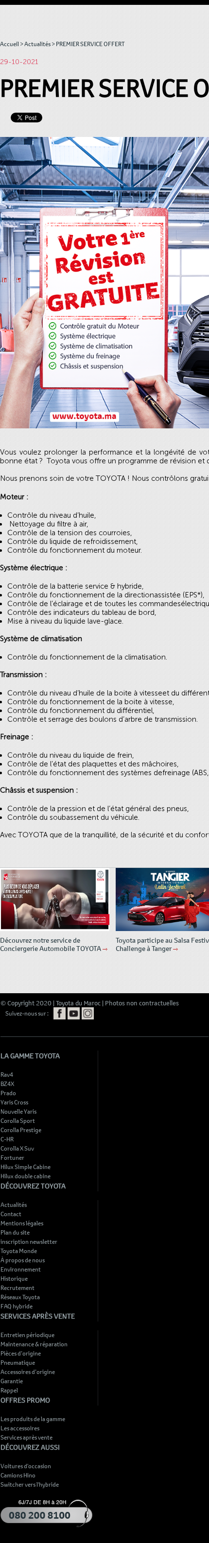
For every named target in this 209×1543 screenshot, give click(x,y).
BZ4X (7, 1083)
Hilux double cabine (25, 1176)
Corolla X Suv (17, 1148)
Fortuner (12, 1157)
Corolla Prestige (20, 1130)
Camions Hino (17, 1475)
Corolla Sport (17, 1120)
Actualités (37, 44)
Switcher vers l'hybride (29, 1484)
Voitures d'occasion (25, 1466)
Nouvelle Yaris (18, 1111)
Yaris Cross (14, 1102)
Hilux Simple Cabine (25, 1166)
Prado (8, 1093)
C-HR (7, 1139)
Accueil (9, 44)
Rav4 (6, 1074)
